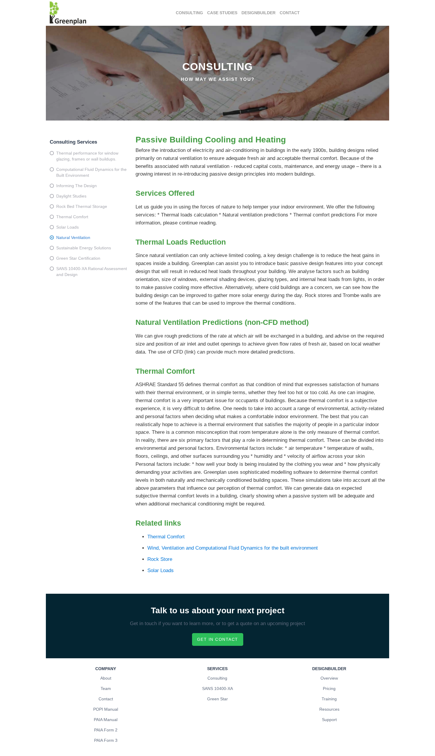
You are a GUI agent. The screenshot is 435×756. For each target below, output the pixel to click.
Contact (290, 12)
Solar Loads (67, 227)
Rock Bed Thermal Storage (81, 206)
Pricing (329, 688)
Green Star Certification (78, 258)
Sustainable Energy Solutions (83, 247)
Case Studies (222, 12)
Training (329, 698)
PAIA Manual (105, 719)
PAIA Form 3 (105, 740)
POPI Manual (105, 709)
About (105, 678)
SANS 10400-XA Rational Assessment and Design (91, 271)
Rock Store (159, 559)
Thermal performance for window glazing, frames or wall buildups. (87, 156)
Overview (329, 678)
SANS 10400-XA (217, 688)
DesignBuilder (258, 12)
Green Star (217, 698)
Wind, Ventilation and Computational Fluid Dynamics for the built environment (232, 548)
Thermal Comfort (72, 216)
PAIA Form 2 (105, 730)
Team (106, 688)
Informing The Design (76, 185)
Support (329, 719)
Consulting (189, 12)
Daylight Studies (71, 196)
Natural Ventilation (73, 237)
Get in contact (217, 639)
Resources (329, 709)
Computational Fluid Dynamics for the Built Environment (91, 172)
